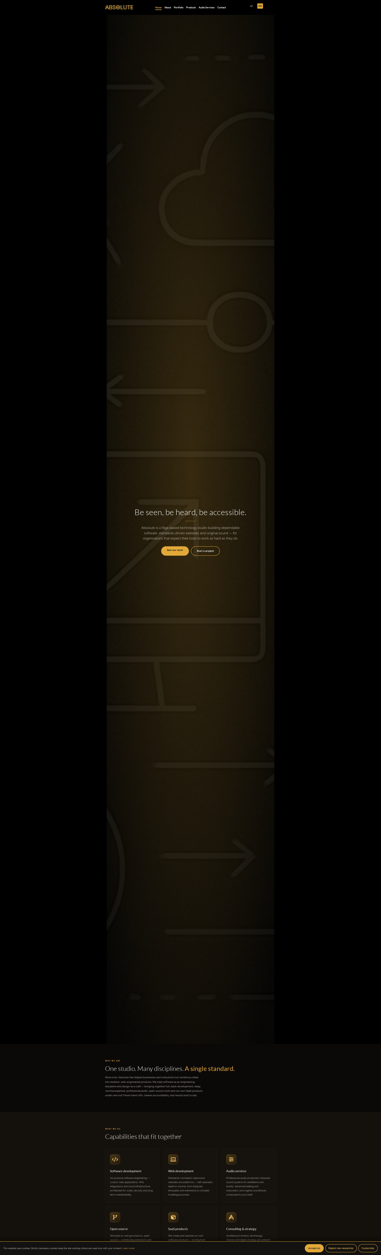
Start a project (205, 551)
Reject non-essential (340, 1248)
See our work (175, 550)
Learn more (128, 1248)
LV (251, 6)
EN (260, 6)
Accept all (314, 1248)
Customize (368, 1248)
